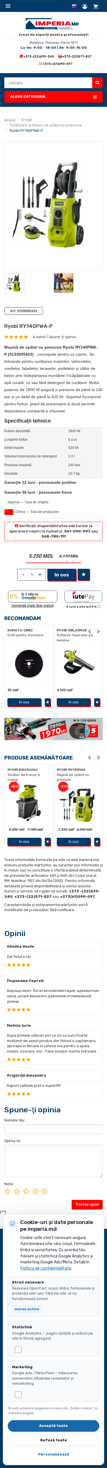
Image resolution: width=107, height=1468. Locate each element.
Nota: (9, 1184)
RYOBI (26, 120)
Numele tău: (14, 1120)
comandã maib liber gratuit (32, 605)
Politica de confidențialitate (45, 1268)
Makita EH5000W (74, 630)
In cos (61, 575)
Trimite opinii (87, 1204)
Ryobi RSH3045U (22, 770)
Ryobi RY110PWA (71, 770)
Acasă (9, 120)
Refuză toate (53, 1440)
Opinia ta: (12, 1141)
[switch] (18, 1349)
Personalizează (53, 1454)
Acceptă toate (53, 1426)
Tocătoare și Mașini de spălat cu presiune (46, 125)
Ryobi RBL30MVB (24, 630)
